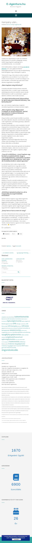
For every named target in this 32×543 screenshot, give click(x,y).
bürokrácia (18, 319)
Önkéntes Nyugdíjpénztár (16, 344)
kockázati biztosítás (22, 328)
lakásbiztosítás (15, 330)
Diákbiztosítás (23, 318)
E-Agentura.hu (16, 4)
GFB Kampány (12, 326)
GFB (14, 323)
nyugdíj (5, 334)
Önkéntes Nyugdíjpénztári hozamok (11, 345)
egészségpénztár (26, 321)
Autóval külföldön (10, 317)
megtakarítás (5, 332)
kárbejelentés (5, 330)
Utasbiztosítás (13, 342)
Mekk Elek (10, 332)
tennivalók (18, 246)
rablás (22, 334)
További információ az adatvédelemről (17, 537)
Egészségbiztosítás (14, 321)
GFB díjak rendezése (21, 324)
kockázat (15, 328)
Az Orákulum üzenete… (8, 253)
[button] (16, 15)
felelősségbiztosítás (7, 324)
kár (29, 328)
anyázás (4, 317)
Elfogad (16, 539)
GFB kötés (25, 326)
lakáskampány (24, 330)
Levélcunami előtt (20, 259)
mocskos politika (17, 332)
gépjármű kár (5, 328)
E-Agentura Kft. (17, 24)
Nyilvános (8, 246)
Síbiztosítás (17, 339)
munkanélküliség (26, 332)
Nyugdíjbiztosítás (14, 335)
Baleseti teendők (5, 319)
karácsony (10, 328)
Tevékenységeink (5, 341)
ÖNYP (23, 346)
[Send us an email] (16, 11)
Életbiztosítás (5, 344)
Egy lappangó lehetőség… (23, 253)
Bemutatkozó (13, 319)
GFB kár (19, 326)
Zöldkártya (22, 341)
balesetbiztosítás (22, 316)
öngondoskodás (10, 349)
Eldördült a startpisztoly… (8, 266)
